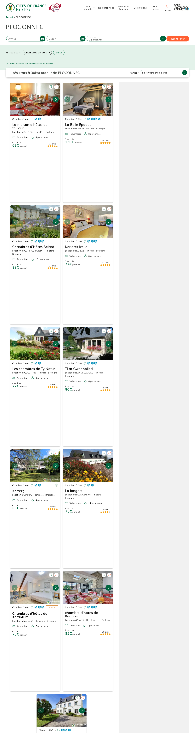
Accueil (9, 17)
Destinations (140, 7)
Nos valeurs (155, 7)
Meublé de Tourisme (123, 7)
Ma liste (167, 10)
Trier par (133, 72)
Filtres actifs (13, 52)
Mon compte (88, 7)
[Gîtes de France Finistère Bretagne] (26, 7)
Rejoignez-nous (106, 7)
